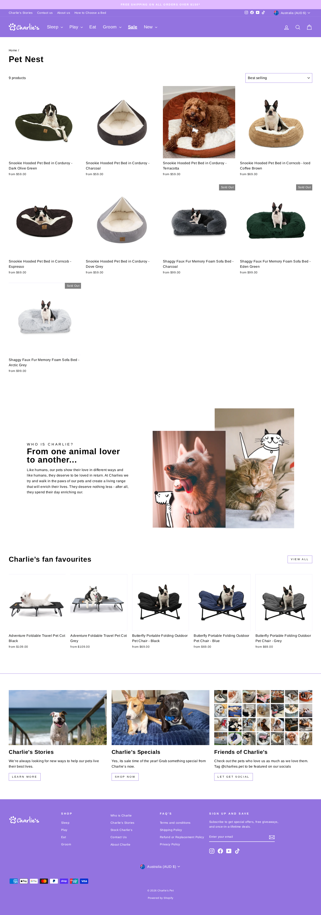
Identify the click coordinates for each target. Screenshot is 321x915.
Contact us (45, 12)
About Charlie (120, 844)
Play (74, 26)
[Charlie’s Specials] (161, 717)
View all (300, 559)
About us (63, 12)
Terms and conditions (175, 822)
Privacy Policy (170, 844)
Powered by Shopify (160, 897)
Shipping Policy (171, 830)
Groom (110, 26)
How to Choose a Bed (90, 12)
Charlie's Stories (21, 12)
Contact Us (118, 837)
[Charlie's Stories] (58, 717)
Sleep (53, 26)
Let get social (233, 776)
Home (13, 50)
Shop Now (125, 776)
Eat (92, 26)
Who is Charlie (121, 815)
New (149, 26)
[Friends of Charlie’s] (263, 717)
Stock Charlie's (121, 830)
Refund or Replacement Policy (182, 837)
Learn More (24, 776)
